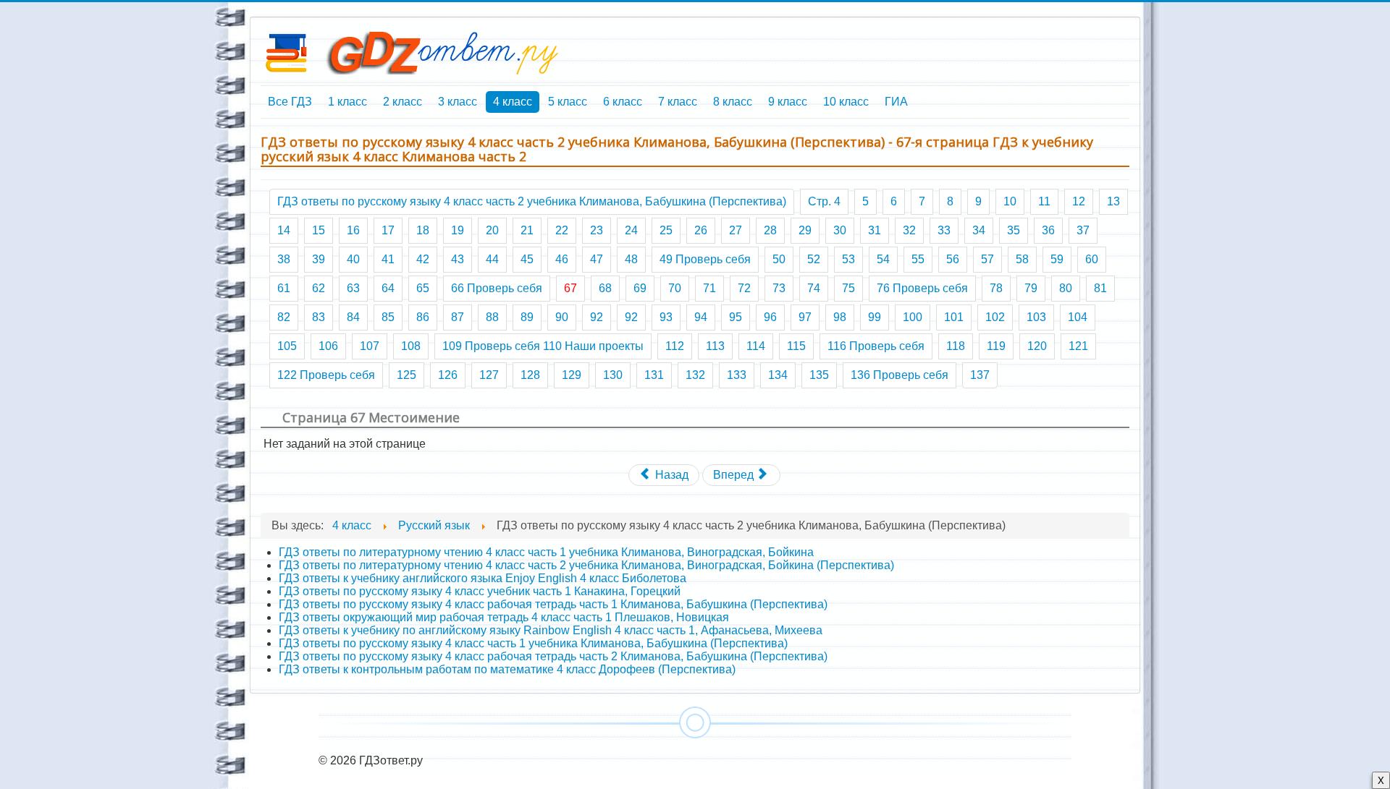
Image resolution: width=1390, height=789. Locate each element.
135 (819, 375)
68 (605, 288)
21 (527, 230)
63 (353, 288)
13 (1113, 201)
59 (1056, 259)
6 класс (622, 101)
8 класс (732, 101)
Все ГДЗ (290, 101)
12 (1078, 201)
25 (666, 230)
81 (1100, 288)
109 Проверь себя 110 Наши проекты (543, 346)
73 (778, 288)
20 (492, 230)
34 (978, 230)
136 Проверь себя (899, 375)
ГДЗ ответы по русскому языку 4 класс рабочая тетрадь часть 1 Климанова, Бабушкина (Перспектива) (553, 604)
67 (570, 288)
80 (1065, 288)
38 (283, 259)
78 (996, 288)
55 (917, 259)
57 (987, 259)
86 (422, 317)
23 (596, 230)
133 (736, 375)
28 (770, 230)
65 (422, 288)
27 (735, 230)
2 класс (402, 101)
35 (1013, 230)
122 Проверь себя (326, 375)
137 (980, 375)
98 (839, 317)
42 (422, 259)
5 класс (567, 101)
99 (874, 317)
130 (613, 375)
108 (411, 346)
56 (952, 259)
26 (700, 230)
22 (561, 230)
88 (492, 317)
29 (805, 230)
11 (1044, 201)
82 (283, 317)
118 (955, 346)
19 (457, 230)
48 (631, 259)
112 (674, 346)
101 (954, 317)
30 (839, 230)
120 (1037, 346)
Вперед (735, 475)
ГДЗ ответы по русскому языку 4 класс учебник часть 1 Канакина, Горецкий (480, 591)
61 (283, 288)
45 (527, 259)
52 (813, 259)
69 (639, 288)
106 (328, 346)
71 (709, 288)
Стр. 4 (824, 201)
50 (778, 259)
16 (353, 230)
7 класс (677, 101)
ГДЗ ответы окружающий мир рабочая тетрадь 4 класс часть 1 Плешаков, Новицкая (504, 617)
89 (527, 317)
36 (1048, 230)
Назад (670, 475)
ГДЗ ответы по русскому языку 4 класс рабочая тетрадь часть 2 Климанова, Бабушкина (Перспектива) (553, 656)
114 (755, 346)
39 (318, 259)
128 (530, 375)
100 (912, 317)
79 (1030, 288)
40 (353, 259)
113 (715, 346)
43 (457, 259)
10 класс (846, 101)
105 (287, 346)
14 (283, 230)
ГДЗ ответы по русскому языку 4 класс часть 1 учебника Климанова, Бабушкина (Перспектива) (533, 643)
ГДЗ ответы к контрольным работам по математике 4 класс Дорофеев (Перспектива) (507, 669)
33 (944, 230)
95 (735, 317)
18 (422, 230)
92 (596, 317)
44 (492, 259)
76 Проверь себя (922, 288)
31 (874, 230)
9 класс (787, 101)
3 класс (457, 101)
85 (388, 317)
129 (571, 375)
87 (457, 317)
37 (1083, 230)
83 (318, 317)
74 (813, 288)
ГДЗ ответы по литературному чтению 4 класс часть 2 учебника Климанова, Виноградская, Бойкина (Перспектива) (586, 565)
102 (995, 317)
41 (388, 259)
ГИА (896, 101)
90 (561, 317)
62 (318, 288)
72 (744, 288)
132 (695, 375)
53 (848, 259)
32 (909, 230)
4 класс (512, 101)
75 (848, 288)
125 (406, 375)
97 (805, 317)
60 (1091, 259)
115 (796, 346)
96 (770, 317)
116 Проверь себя (875, 346)
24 (631, 230)
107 (369, 346)
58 (1022, 259)
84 (353, 317)
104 (1077, 317)
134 (778, 375)
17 (388, 230)
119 (996, 346)
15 (318, 230)
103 (1036, 317)
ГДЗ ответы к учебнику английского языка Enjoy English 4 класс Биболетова (482, 578)
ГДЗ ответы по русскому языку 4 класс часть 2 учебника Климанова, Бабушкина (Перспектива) (531, 201)
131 (654, 375)
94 (700, 317)
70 (674, 288)
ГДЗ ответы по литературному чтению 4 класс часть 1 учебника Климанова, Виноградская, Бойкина (546, 552)
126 (448, 375)
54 (883, 259)
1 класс (347, 101)
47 (596, 259)
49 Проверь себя (705, 259)
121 (1078, 346)
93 (666, 317)
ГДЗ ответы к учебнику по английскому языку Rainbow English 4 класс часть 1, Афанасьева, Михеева (550, 630)
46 (561, 259)
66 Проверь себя (496, 288)
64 (388, 288)
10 (1009, 201)
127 (489, 375)
